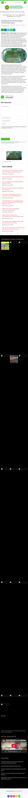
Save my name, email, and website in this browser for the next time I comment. (13, 127)
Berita (24, 25)
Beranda (12, 15)
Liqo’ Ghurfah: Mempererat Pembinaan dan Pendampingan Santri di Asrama (13, 228)
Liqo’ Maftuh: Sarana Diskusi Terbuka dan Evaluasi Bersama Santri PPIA (12, 222)
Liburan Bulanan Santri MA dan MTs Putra (12, 177)
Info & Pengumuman (5, 26)
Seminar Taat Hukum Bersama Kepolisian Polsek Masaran (13, 188)
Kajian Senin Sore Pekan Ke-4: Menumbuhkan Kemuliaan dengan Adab (12, 215)
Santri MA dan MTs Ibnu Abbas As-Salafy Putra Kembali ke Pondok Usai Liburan (12, 171)
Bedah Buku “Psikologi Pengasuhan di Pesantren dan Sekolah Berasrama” (11, 195)
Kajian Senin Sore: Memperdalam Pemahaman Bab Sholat (10, 209)
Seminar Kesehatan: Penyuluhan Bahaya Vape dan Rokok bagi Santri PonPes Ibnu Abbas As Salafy (12, 202)
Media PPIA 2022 (18, 791)
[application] (14, 746)
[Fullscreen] (25, 751)
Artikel (17, 15)
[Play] (3, 751)
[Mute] (22, 751)
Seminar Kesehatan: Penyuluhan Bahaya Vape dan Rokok (12, 182)
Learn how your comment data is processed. (13, 142)
